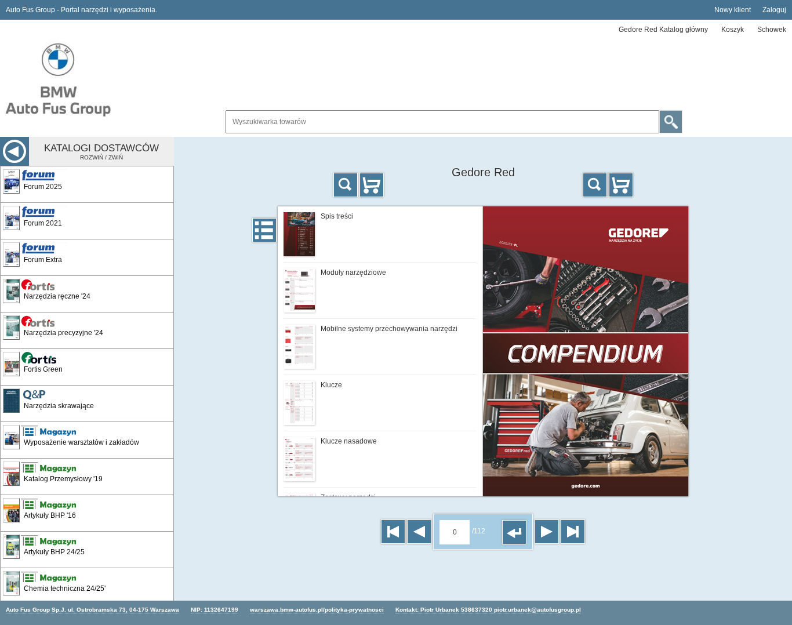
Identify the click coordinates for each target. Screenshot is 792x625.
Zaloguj (774, 10)
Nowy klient (732, 10)
